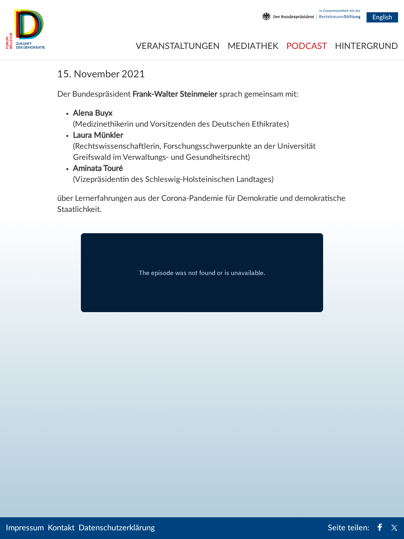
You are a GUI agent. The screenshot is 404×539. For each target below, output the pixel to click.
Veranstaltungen (178, 46)
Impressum (25, 528)
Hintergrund (366, 46)
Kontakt (61, 528)
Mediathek (253, 46)
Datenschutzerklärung (117, 528)
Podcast (306, 46)
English (382, 17)
